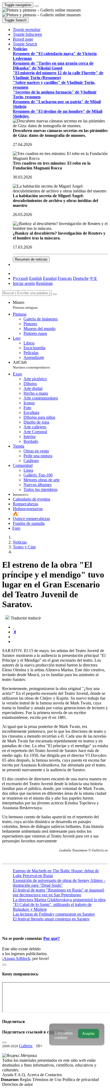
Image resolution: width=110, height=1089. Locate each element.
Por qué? (51, 938)
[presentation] (60, 636)
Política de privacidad (80, 1079)
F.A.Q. (20, 1074)
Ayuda (8, 1074)
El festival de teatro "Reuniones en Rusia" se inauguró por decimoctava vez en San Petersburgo (58, 892)
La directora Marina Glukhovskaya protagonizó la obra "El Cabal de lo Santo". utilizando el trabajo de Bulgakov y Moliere (59, 904)
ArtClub (31, 364)
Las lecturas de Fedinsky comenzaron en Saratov (54, 914)
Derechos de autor (17, 1084)
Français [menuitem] (65, 278)
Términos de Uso (47, 1079)
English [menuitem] (35, 278)
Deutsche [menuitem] (81, 278)
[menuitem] (93, 278)
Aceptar (88, 1034)
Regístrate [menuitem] (44, 283)
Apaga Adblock (16, 958)
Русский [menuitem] (20, 278)
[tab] (13, 627)
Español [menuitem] (50, 278)
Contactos (53, 1074)
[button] (27, 29)
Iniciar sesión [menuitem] (24, 283)
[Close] (55, 294)
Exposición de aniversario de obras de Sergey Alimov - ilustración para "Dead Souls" (59, 883)
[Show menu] (36, 6)
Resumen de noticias (31, 259)
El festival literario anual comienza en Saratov (51, 919)
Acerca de (36, 1074)
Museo (25, 304)
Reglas (26, 1079)
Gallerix (26, 1046)
